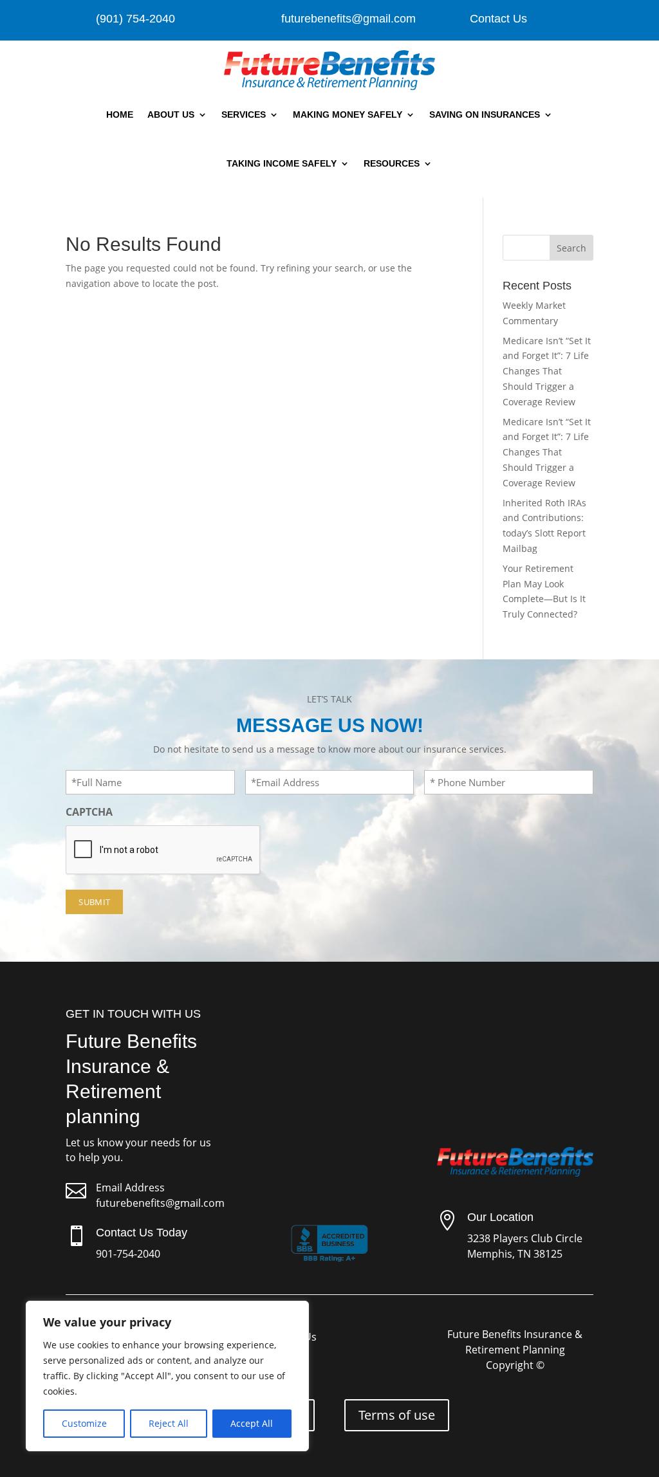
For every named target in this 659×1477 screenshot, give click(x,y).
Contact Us (498, 18)
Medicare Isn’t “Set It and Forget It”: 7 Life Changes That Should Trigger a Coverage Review (547, 371)
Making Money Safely (347, 114)
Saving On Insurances (484, 114)
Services (243, 114)
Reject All (169, 1423)
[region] (167, 1376)
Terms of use (396, 1415)
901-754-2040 (128, 1254)
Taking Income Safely (282, 163)
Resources (392, 163)
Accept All (251, 1423)
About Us (170, 114)
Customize (84, 1423)
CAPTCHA (89, 812)
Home (119, 114)
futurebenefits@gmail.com (160, 1203)
